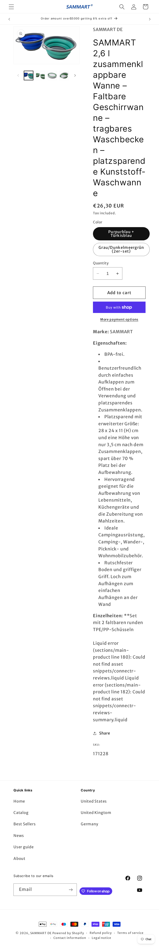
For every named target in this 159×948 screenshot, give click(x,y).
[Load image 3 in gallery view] (52, 75)
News (18, 835)
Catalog (20, 812)
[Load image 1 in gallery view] (28, 75)
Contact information (69, 938)
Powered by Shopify (68, 933)
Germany (89, 824)
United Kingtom (96, 812)
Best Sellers (24, 824)
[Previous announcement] (9, 19)
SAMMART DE (41, 933)
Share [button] (104, 733)
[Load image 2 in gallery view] (40, 75)
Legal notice (101, 938)
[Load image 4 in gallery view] (64, 75)
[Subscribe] (71, 889)
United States (94, 801)
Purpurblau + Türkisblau (121, 233)
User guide (23, 847)
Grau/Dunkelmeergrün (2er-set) (121, 249)
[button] (11, 7)
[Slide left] (18, 75)
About (19, 858)
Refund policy (101, 933)
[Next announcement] (149, 19)
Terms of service (130, 933)
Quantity (100, 263)
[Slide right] (75, 75)
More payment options (119, 319)
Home (19, 801)
